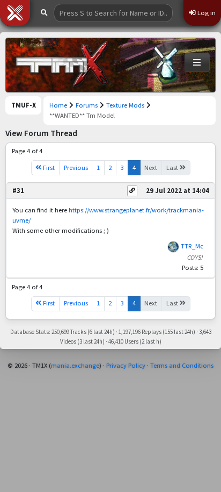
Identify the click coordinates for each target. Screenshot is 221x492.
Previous (76, 167)
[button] (15, 13)
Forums (87, 105)
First (48, 167)
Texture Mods (125, 105)
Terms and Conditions (181, 365)
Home (58, 105)
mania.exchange (75, 365)
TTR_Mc (192, 246)
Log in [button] (206, 13)
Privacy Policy (125, 365)
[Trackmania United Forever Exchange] (62, 65)
